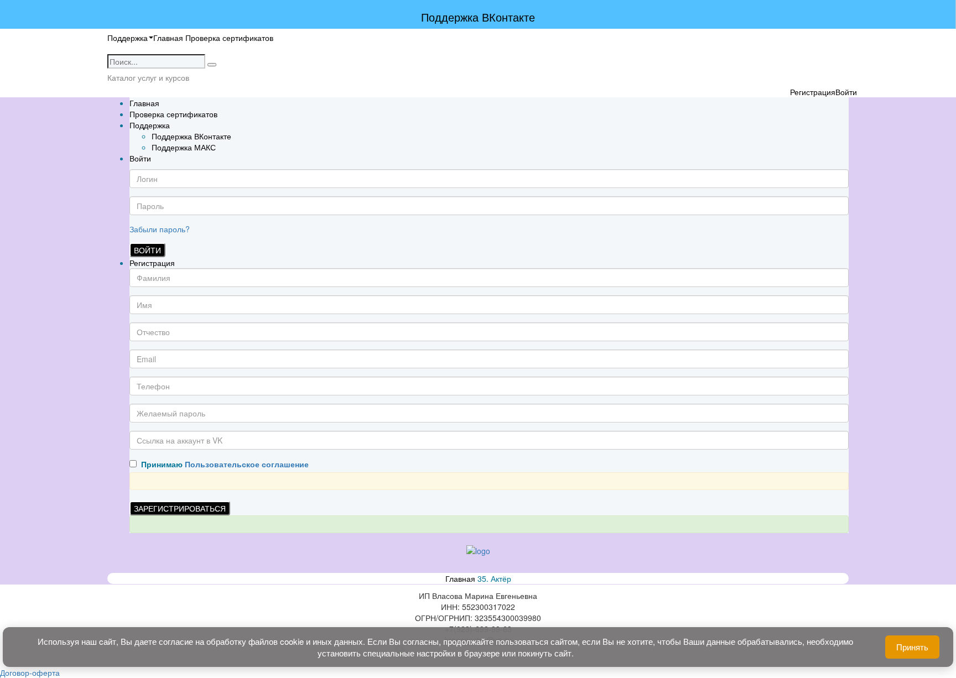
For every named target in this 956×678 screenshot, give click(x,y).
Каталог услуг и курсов (148, 77)
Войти (147, 249)
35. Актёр (494, 578)
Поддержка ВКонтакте (191, 136)
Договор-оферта (30, 672)
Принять (912, 647)
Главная (168, 37)
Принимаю (223, 464)
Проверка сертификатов (229, 37)
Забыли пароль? (159, 228)
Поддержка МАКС (184, 147)
